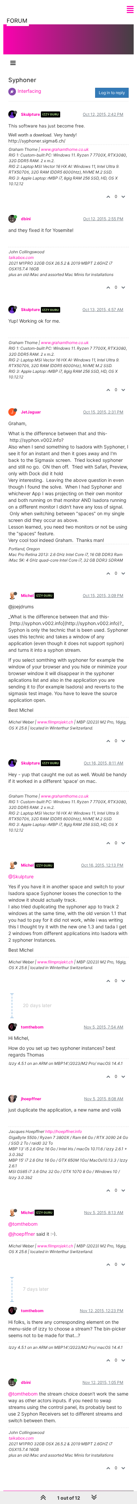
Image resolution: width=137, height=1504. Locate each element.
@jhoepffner (21, 1234)
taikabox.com (21, 257)
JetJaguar (31, 411)
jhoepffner (31, 1098)
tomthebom (32, 1026)
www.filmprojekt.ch (55, 721)
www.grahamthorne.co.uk (65, 149)
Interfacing (29, 91)
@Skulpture (21, 876)
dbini (26, 218)
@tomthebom (23, 1224)
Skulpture (30, 114)
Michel (27, 595)
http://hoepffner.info (63, 1131)
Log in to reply (112, 92)
